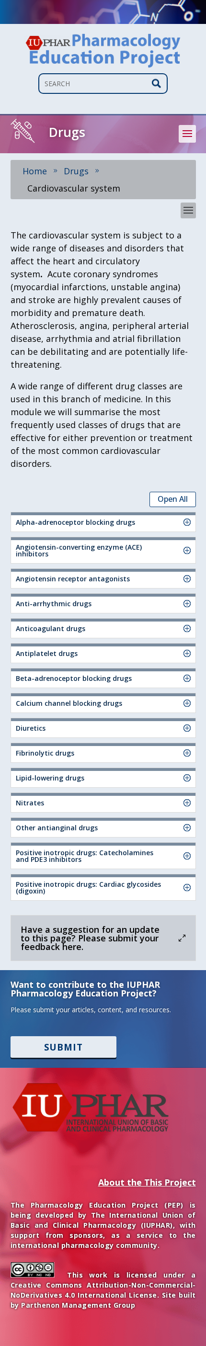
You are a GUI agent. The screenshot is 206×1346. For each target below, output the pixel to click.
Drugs (76, 171)
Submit (63, 1047)
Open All (173, 499)
